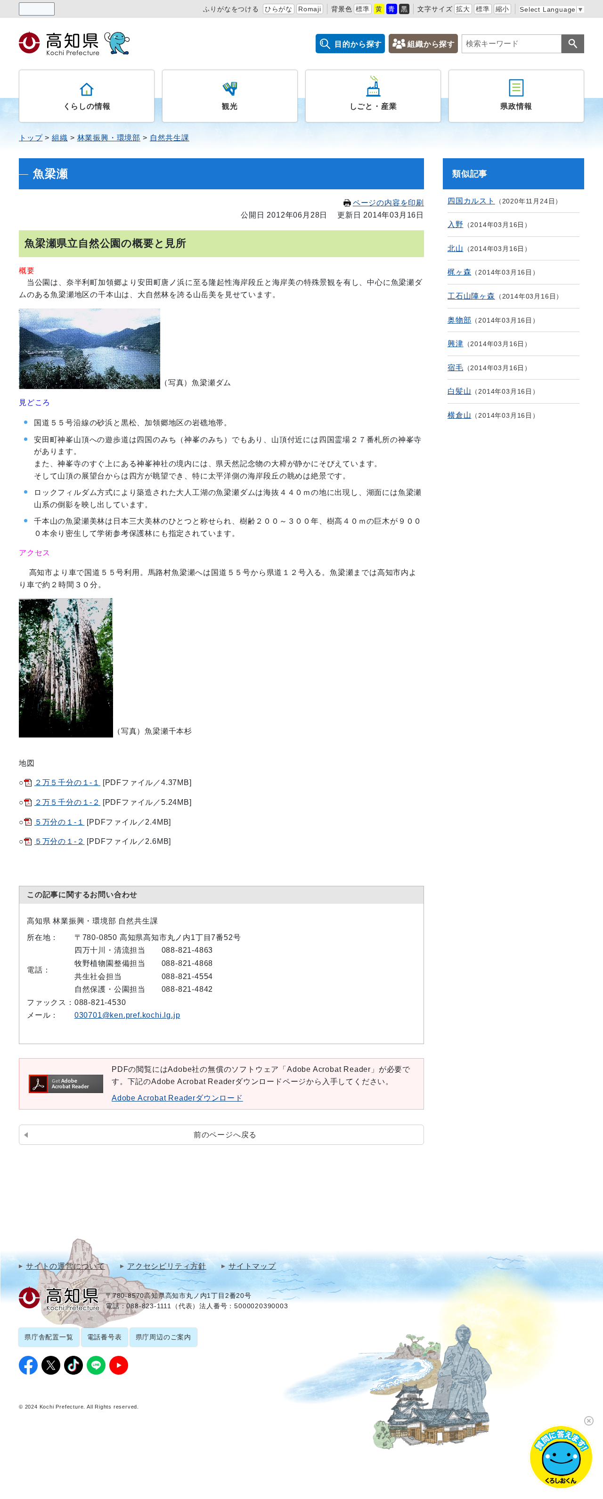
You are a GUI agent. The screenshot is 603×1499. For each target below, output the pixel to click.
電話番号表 (104, 1337)
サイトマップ (252, 1266)
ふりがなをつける (231, 9)
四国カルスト (471, 201)
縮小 (503, 9)
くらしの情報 (87, 106)
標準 (363, 9)
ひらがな (279, 9)
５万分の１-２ (59, 841)
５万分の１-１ (59, 822)
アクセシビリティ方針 (166, 1266)
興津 (456, 344)
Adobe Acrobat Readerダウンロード (177, 1098)
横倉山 (459, 415)
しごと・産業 (373, 106)
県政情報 (516, 106)
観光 (230, 106)
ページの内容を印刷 (388, 203)
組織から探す (431, 44)
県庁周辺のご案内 (163, 1337)
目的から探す (358, 44)
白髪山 (459, 391)
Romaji (309, 9)
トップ (30, 138)
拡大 (463, 9)
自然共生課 (169, 138)
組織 (60, 138)
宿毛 (456, 368)
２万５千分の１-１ (67, 782)
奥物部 (459, 320)
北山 (456, 248)
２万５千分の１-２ (67, 802)
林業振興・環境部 (108, 138)
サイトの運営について (65, 1266)
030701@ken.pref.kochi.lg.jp (127, 1015)
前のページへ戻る (225, 1135)
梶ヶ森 (459, 272)
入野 (456, 224)
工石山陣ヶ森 (471, 296)
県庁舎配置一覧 (48, 1337)
